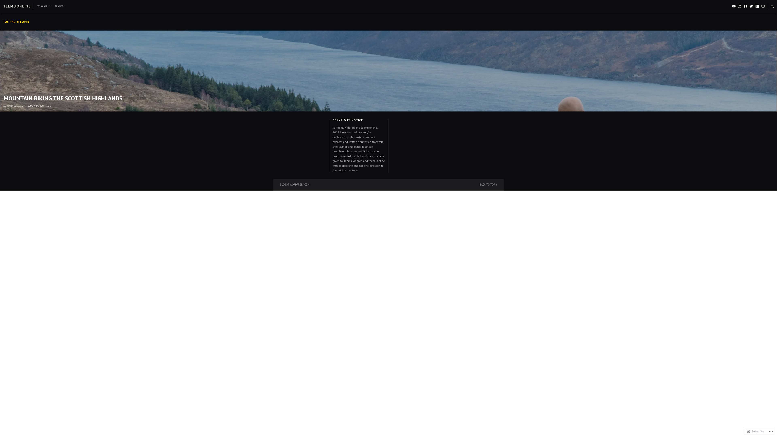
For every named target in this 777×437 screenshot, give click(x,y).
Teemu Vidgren (35, 105)
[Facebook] (745, 6)
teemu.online (17, 6)
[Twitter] (751, 6)
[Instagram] (739, 6)
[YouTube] (734, 6)
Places (59, 6)
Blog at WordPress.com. (295, 184)
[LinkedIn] (757, 6)
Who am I (42, 6)
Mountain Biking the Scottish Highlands (63, 98)
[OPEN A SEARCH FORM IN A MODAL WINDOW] (772, 6)
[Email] (763, 6)
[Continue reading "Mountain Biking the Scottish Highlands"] (388, 71)
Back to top (487, 184)
